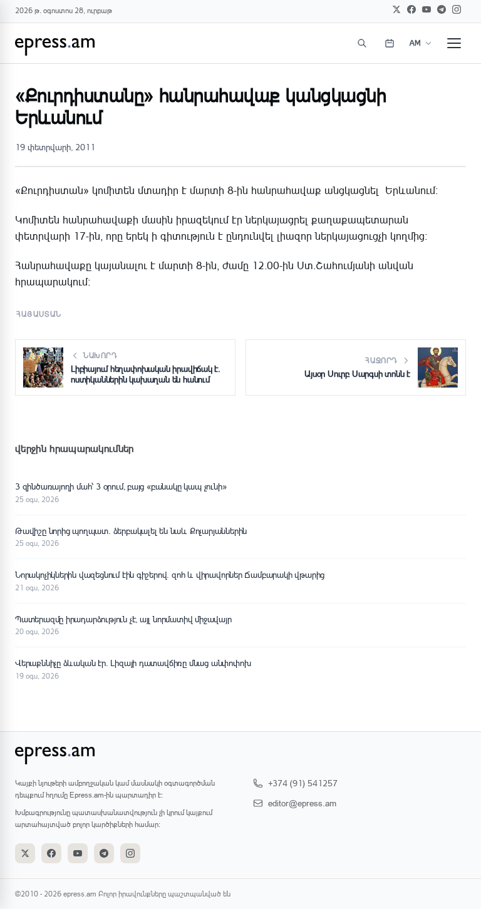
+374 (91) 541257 (303, 783)
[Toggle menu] (454, 43)
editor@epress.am (302, 803)
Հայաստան (39, 314)
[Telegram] (441, 9)
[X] (396, 9)
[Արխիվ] (389, 43)
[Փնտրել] (362, 43)
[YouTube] (426, 9)
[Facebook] (411, 9)
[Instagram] (456, 9)
